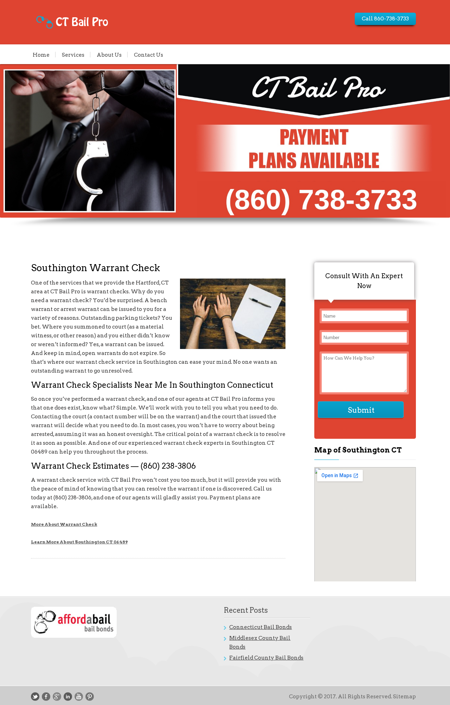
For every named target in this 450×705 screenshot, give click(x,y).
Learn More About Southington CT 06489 (79, 541)
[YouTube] (79, 696)
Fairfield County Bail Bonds (266, 658)
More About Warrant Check (64, 524)
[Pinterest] (89, 696)
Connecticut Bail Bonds (260, 627)
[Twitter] (35, 696)
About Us (109, 54)
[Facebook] (46, 696)
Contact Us (148, 54)
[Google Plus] (57, 696)
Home (41, 54)
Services (73, 54)
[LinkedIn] (68, 696)
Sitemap (404, 696)
